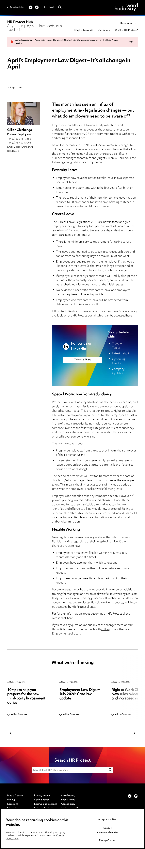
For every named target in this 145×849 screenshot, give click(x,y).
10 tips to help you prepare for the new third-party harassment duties (26, 696)
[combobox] (128, 24)
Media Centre (15, 795)
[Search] (60, 7)
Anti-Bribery (68, 795)
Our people (104, 30)
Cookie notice (42, 799)
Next (134, 733)
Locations (12, 804)
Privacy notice (42, 795)
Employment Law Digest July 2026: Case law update (79, 694)
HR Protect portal (84, 316)
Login (131, 41)
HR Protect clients (83, 607)
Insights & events (83, 30)
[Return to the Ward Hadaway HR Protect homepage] (126, 7)
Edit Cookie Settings (45, 804)
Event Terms (68, 799)
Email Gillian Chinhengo (20, 147)
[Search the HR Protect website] (110, 770)
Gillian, (105, 630)
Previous (10, 733)
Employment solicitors (66, 634)
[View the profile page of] (23, 113)
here (129, 316)
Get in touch (49, 7)
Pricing (11, 799)
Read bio (12, 151)
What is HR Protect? (126, 30)
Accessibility (68, 804)
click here (67, 618)
